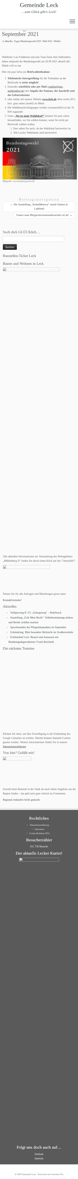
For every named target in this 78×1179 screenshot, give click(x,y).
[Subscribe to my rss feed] (4, 22)
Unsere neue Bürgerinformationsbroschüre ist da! (44, 215)
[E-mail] (7, 22)
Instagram (39, 1158)
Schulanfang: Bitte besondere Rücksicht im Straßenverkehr (41, 632)
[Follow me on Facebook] (10, 22)
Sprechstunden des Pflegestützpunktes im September (38, 627)
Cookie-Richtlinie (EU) (39, 833)
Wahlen (57, 41)
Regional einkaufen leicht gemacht (21, 799)
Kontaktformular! (12, 600)
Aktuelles (9, 41)
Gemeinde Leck (39, 5)
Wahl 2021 (48, 41)
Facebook (39, 1154)
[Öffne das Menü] (72, 22)
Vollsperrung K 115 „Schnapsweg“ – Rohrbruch (35, 612)
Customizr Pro (57, 1174)
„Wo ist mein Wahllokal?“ (29, 116)
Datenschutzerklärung (14, 746)
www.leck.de (49, 99)
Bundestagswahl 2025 (31, 41)
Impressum (39, 829)
